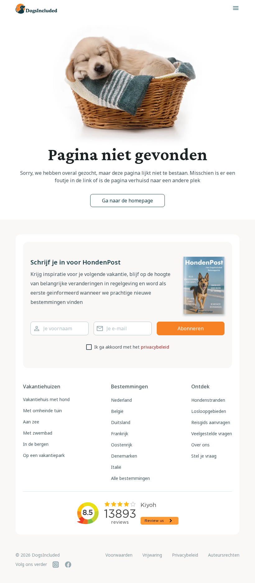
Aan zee (31, 422)
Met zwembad (37, 433)
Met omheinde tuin (42, 411)
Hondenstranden (208, 400)
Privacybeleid (185, 555)
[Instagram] (55, 564)
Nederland (121, 400)
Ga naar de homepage (127, 200)
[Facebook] (68, 564)
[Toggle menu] (235, 8)
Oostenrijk (121, 445)
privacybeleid (155, 347)
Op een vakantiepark (44, 455)
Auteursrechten (223, 555)
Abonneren (191, 328)
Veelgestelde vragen (211, 433)
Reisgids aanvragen (210, 422)
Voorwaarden (118, 555)
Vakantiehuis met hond (46, 399)
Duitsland (120, 422)
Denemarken (124, 456)
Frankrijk (119, 433)
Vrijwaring (152, 555)
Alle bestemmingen (130, 478)
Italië (116, 467)
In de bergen (36, 444)
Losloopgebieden (208, 411)
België (117, 411)
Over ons (200, 445)
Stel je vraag (203, 456)
